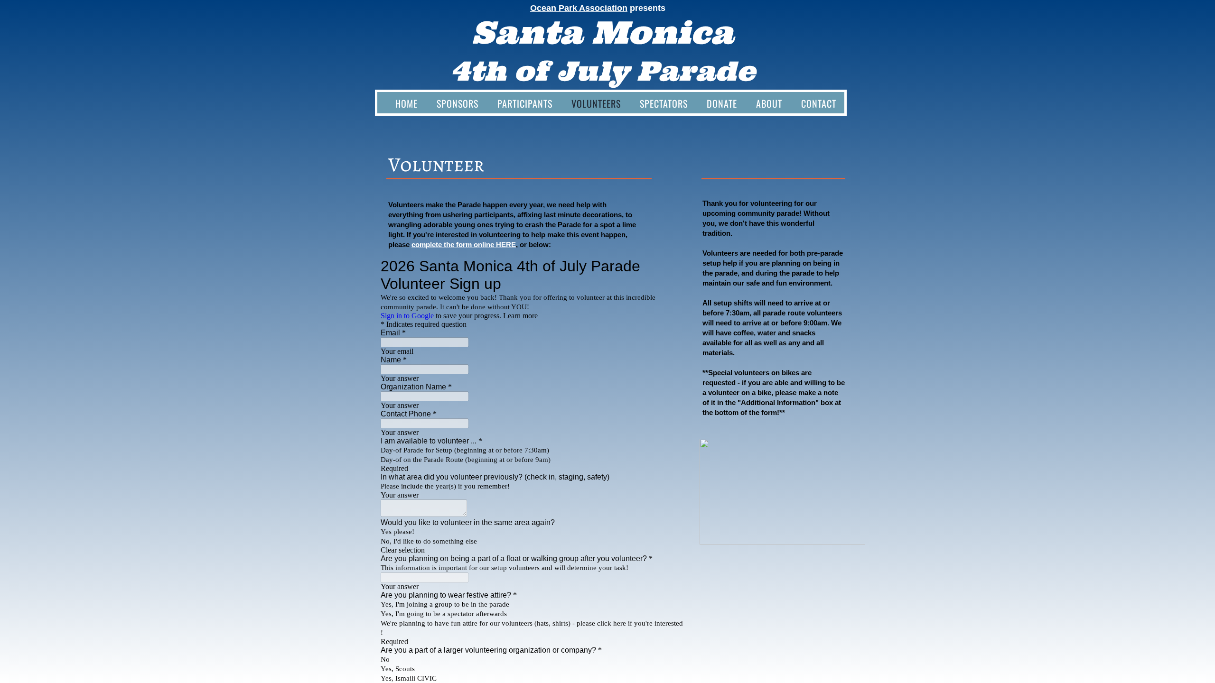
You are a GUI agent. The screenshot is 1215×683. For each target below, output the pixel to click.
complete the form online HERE (463, 244)
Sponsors (457, 103)
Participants (524, 103)
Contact (818, 103)
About (769, 103)
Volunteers (596, 103)
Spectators (664, 103)
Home (406, 103)
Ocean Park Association (578, 8)
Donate (722, 103)
